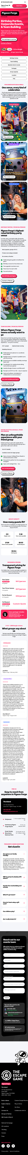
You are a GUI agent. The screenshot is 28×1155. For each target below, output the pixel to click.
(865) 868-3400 (7, 809)
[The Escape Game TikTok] (3, 1146)
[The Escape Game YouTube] (8, 1146)
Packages (14, 68)
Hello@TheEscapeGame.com (10, 811)
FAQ (14, 78)
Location (14, 75)
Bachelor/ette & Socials (14, 65)
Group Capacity (14, 71)
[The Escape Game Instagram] (13, 1146)
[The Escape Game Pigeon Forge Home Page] (14, 1075)
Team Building (14, 61)
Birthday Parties (14, 58)
